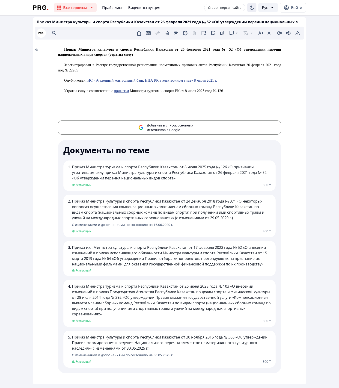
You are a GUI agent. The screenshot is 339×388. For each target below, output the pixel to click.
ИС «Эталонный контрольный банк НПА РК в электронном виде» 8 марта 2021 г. (152, 80)
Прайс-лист (112, 7)
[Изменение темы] (251, 7)
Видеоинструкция (144, 7)
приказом (121, 91)
